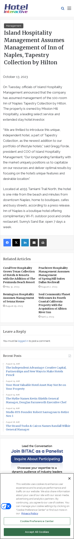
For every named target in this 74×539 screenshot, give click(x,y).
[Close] (69, 478)
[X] (16, 242)
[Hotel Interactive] (16, 8)
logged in (23, 341)
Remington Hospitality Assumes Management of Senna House (18, 298)
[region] (37, 506)
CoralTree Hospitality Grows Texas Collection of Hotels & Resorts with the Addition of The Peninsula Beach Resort (19, 275)
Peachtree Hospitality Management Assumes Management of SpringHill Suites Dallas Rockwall (54, 275)
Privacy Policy (29, 513)
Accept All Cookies (37, 532)
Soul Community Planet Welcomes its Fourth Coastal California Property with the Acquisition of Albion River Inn (54, 303)
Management (13, 25)
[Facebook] (7, 242)
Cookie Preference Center (37, 521)
